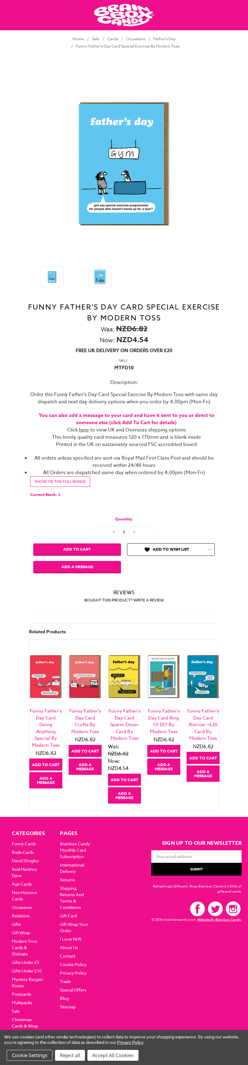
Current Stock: (45, 494)
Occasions (22, 907)
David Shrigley (25, 860)
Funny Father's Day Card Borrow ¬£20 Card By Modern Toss (203, 725)
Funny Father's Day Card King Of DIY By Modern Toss (164, 721)
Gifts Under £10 (27, 971)
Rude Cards (23, 852)
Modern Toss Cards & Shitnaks (24, 947)
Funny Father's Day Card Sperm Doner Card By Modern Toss (125, 725)
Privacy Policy (73, 973)
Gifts (16, 924)
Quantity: (124, 519)
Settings (38, 1055)
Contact (67, 956)
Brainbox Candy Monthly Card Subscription (75, 850)
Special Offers (73, 990)
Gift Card (68, 916)
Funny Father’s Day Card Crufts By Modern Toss (85, 721)
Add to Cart (46, 764)
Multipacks (22, 1002)
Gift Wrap (21, 933)
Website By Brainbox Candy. (219, 919)
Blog (64, 998)
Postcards (21, 994)
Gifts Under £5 (25, 962)
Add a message (77, 566)
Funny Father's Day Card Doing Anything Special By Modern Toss (46, 728)
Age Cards (22, 884)
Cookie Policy (73, 964)
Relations (21, 916)
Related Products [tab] (47, 631)
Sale (16, 1011)
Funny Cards (24, 844)
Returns (67, 880)
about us (69, 947)
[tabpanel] (46, 717)
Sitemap (68, 1007)
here (84, 430)
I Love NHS (71, 939)
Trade (65, 981)
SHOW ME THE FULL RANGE (60, 481)
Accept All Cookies (113, 1055)
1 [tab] (124, 807)
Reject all (70, 1055)
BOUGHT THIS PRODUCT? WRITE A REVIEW (124, 600)
